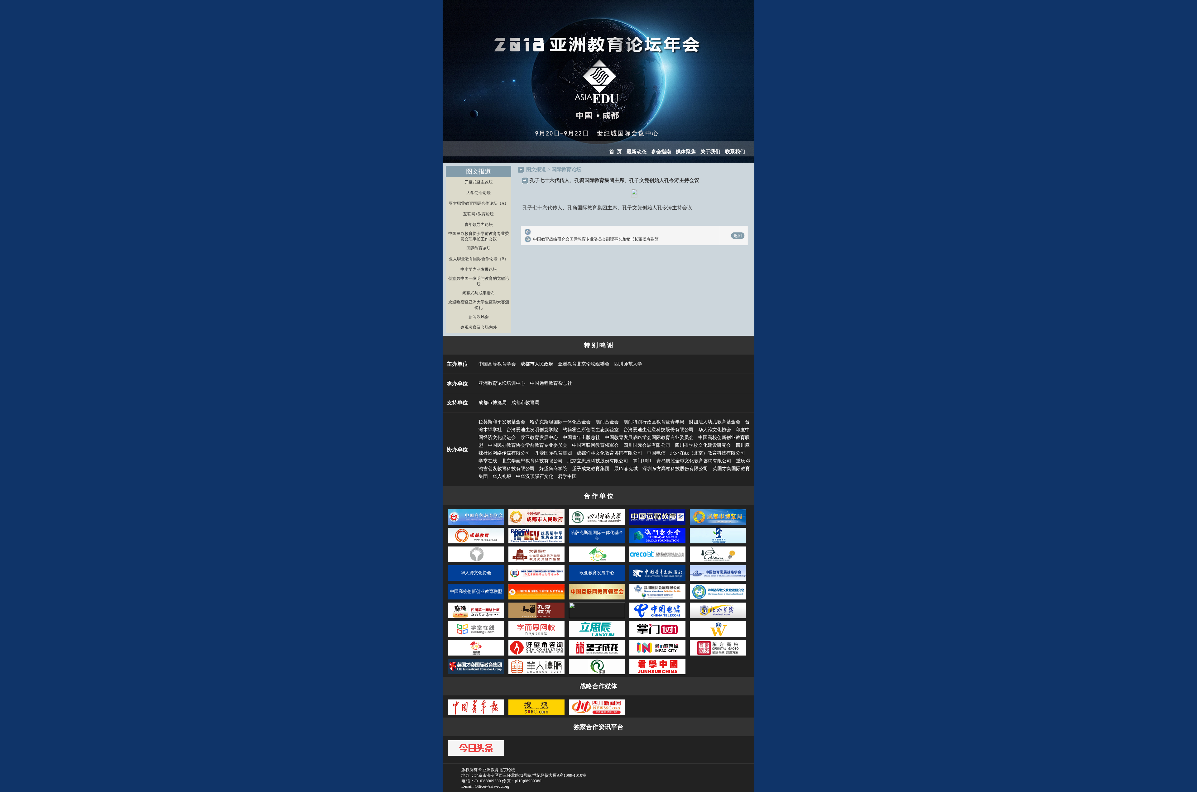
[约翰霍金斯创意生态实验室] (657, 561)
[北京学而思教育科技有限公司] (536, 636)
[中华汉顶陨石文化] (597, 673)
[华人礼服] (536, 673)
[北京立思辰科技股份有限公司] (597, 636)
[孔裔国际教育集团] (536, 617)
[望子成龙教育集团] (597, 655)
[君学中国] (657, 673)
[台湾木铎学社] (536, 561)
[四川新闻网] (597, 714)
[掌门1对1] (657, 636)
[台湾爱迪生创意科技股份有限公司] (718, 561)
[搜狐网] (536, 714)
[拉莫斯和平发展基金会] (536, 543)
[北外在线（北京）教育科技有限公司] (718, 617)
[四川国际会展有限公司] (657, 599)
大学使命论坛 (478, 192)
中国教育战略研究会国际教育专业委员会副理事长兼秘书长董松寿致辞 (596, 239)
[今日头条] (476, 755)
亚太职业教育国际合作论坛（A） (478, 203)
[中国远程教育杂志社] (657, 524)
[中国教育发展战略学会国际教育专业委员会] (718, 580)
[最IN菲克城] (657, 655)
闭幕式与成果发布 (478, 293)
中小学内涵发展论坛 (478, 269)
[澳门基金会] (657, 543)
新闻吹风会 (479, 316)
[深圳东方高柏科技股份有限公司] (718, 655)
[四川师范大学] (597, 524)
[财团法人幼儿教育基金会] (476, 561)
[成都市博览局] (718, 524)
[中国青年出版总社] (657, 580)
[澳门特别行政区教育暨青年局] (718, 543)
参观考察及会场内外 (478, 327)
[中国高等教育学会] (476, 524)
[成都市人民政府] (536, 524)
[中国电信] (657, 617)
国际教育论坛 (478, 248)
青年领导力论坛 (478, 224)
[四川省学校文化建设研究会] (718, 599)
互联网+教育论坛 (478, 214)
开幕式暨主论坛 (478, 182)
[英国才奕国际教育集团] (476, 673)
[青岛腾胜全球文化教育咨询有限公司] (718, 636)
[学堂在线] (476, 636)
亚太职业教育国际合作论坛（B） (478, 258)
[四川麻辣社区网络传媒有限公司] (476, 617)
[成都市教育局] (476, 543)
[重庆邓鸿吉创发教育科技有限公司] (476, 655)
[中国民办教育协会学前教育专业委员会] (536, 599)
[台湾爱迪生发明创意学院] (597, 561)
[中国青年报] (476, 714)
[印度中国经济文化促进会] (536, 580)
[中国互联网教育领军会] (597, 599)
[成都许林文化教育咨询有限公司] (597, 616)
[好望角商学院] (536, 655)
